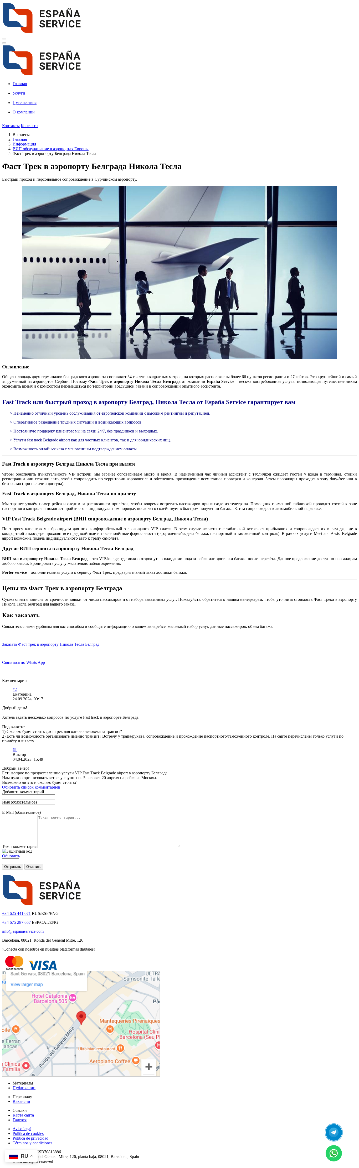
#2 (15, 689)
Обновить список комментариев (31, 787)
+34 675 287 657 (16, 922)
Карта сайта (23, 1115)
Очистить (33, 867)
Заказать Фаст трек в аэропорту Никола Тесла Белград (50, 644)
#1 (15, 750)
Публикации (24, 1088)
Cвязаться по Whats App (23, 662)
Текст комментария (20, 846)
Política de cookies (28, 1133)
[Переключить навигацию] (4, 38)
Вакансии (21, 1101)
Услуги (19, 93)
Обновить (11, 856)
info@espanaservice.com (23, 931)
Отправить (12, 867)
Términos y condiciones (32, 1143)
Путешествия (25, 102)
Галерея (20, 1120)
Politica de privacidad (30, 1138)
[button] (179, 367)
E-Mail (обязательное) (21, 812)
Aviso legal (22, 1129)
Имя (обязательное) (19, 802)
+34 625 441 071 (16, 913)
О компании (24, 112)
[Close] (4, 43)
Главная (20, 83)
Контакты (11, 125)
